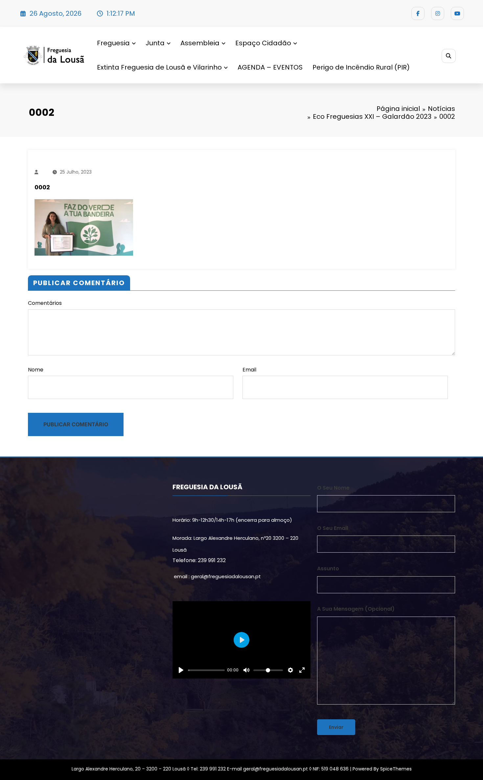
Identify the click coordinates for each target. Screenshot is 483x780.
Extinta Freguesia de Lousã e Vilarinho (159, 67)
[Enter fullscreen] (302, 670)
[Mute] (246, 670)
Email (249, 369)
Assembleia (199, 43)
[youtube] (457, 13)
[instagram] (437, 13)
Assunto (328, 568)
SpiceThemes (396, 769)
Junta (155, 43)
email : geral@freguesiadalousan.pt (217, 576)
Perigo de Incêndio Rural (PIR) (361, 67)
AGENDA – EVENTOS (270, 67)
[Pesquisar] (449, 56)
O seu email (332, 528)
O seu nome (333, 488)
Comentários (45, 303)
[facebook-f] (418, 13)
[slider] (206, 670)
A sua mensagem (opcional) (356, 609)
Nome (35, 369)
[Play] (181, 670)
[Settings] (290, 670)
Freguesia (113, 43)
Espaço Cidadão (263, 43)
